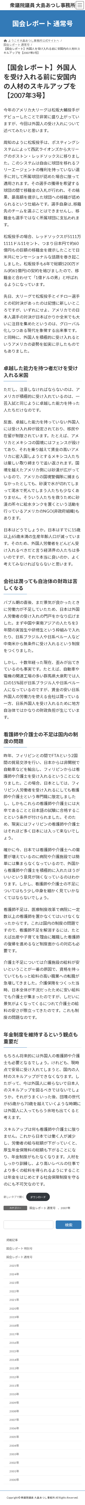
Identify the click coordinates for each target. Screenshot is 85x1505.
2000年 (14, 1480)
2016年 (14, 1342)
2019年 (14, 1317)
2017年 (14, 1334)
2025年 (14, 1265)
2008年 (14, 1411)
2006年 (14, 1428)
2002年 (14, 1462)
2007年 (65, 1208)
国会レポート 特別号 (19, 1248)
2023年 (14, 1282)
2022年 (14, 1291)
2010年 (14, 1394)
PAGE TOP (78, 1455)
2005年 (14, 1437)
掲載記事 (12, 1240)
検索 (68, 1225)
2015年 (14, 1351)
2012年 (14, 1377)
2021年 (14, 1300)
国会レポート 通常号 (42, 1208)
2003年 (14, 1454)
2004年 (14, 1445)
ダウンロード (38, 1197)
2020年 (14, 1308)
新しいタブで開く (14, 1197)
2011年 (14, 1385)
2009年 (14, 1402)
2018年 (14, 1325)
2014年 (14, 1360)
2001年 (14, 1471)
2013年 (14, 1368)
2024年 (14, 1274)
